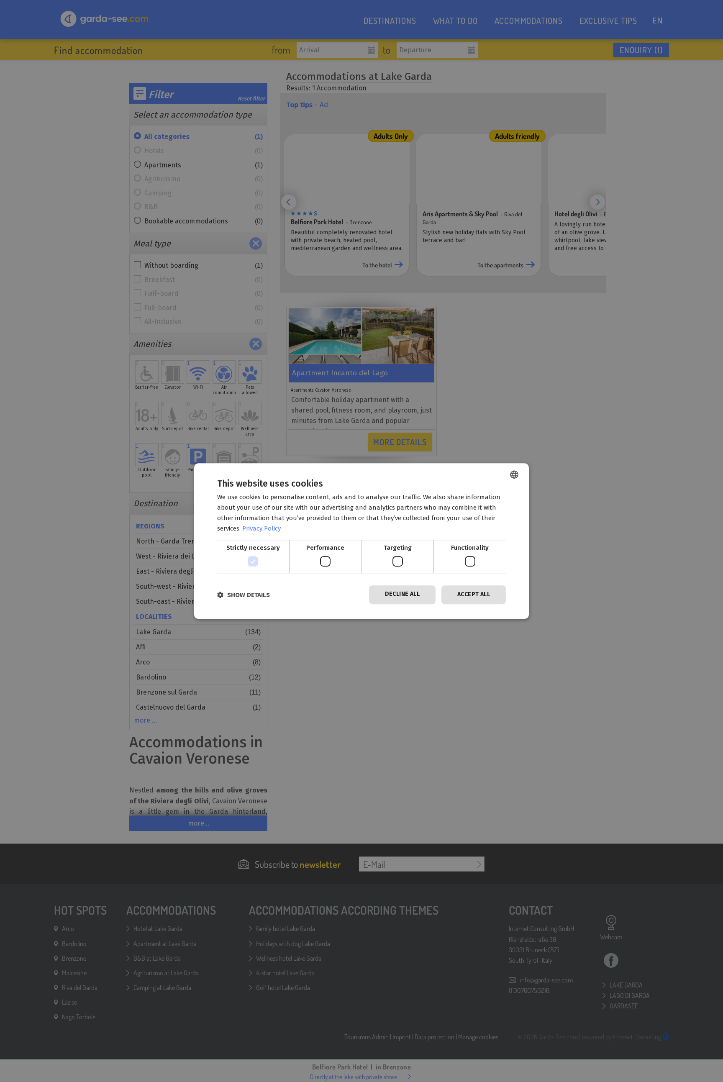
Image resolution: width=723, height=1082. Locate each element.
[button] (243, 595)
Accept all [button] (473, 594)
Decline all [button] (402, 593)
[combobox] (514, 474)
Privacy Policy (261, 528)
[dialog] (361, 541)
